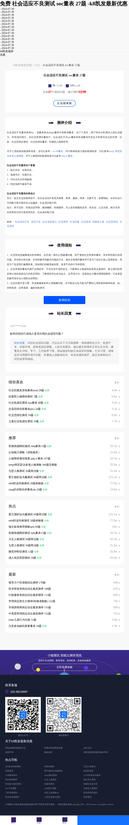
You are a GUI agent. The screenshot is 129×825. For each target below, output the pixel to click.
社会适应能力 (49, 222)
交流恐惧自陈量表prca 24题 (25, 408)
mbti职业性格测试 (13, 766)
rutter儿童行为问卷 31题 (22, 619)
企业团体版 (64, 103)
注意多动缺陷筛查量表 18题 (25, 626)
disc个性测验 (10, 788)
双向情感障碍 (11, 779)
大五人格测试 (50, 779)
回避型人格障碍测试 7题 (23, 396)
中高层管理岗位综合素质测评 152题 (30, 613)
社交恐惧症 (112, 222)
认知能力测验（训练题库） (25, 452)
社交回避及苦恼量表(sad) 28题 (27, 390)
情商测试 (9, 771)
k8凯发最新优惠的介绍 (15, 748)
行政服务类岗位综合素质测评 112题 (30, 595)
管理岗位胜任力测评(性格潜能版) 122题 (32, 601)
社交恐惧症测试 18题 (21, 415)
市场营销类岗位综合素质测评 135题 (30, 607)
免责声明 (9, 752)
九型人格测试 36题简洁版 (24, 470)
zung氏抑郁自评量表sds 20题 (26, 489)
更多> (117, 382)
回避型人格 (98, 222)
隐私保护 (48, 752)
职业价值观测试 (12, 797)
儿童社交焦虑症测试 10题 (24, 421)
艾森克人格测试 (90, 788)
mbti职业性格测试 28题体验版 (26, 483)
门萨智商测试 (11, 792)
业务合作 (87, 748)
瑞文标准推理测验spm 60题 (25, 526)
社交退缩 (86, 222)
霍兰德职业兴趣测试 (53, 771)
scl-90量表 (58, 151)
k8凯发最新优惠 (22, 65)
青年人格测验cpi (51, 792)
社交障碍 (63, 222)
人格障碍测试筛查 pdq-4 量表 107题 (29, 458)
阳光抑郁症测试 (90, 792)
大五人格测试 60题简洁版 (24, 539)
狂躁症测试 (49, 784)
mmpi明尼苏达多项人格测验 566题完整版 (33, 464)
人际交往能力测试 (52, 797)
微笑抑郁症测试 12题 (21, 551)
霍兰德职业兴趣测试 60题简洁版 (28, 477)
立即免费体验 (64, 667)
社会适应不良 (22, 222)
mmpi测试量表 (50, 775)
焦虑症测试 (88, 771)
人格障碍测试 (11, 775)
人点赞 (75, 85)
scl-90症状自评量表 (91, 775)
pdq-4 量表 (67, 156)
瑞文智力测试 (89, 779)
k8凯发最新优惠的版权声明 (95, 752)
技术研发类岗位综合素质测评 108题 (30, 588)
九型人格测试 (89, 766)
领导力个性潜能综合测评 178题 (27, 582)
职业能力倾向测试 (13, 784)
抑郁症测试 (49, 766)
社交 (37, 65)
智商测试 (87, 797)
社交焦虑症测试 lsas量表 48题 (26, 402)
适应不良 (36, 222)
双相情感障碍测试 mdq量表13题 (28, 446)
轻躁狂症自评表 (90, 784)
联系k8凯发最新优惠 (53, 748)
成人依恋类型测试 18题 (23, 557)
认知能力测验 (50, 788)
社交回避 (74, 222)
